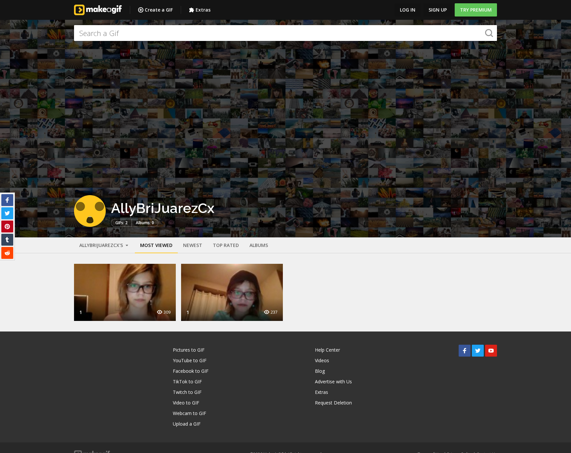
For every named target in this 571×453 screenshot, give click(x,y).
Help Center (327, 350)
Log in (407, 10)
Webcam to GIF (189, 413)
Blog (320, 371)
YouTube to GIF (190, 360)
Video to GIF (186, 403)
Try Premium (476, 10)
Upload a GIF (187, 424)
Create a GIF (159, 10)
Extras (203, 10)
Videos (322, 360)
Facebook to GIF (191, 371)
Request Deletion (333, 403)
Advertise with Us (333, 381)
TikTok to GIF (187, 381)
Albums (258, 245)
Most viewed (156, 245)
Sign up (438, 10)
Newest (192, 245)
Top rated (226, 245)
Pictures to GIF (189, 350)
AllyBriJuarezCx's (101, 245)
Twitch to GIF (187, 392)
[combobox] (285, 33)
